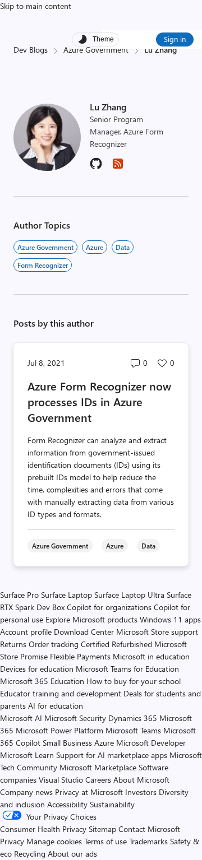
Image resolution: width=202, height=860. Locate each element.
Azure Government (95, 49)
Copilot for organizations (109, 607)
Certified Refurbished (116, 644)
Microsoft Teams (133, 730)
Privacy (13, 841)
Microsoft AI (21, 718)
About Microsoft (141, 779)
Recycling (29, 853)
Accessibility (67, 804)
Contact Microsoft (149, 829)
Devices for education (37, 668)
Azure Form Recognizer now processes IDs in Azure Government (99, 401)
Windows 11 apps (170, 619)
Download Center (84, 631)
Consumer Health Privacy (43, 829)
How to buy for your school (133, 681)
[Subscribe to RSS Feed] (118, 167)
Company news (26, 792)
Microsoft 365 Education (42, 681)
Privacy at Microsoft (89, 792)
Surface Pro (19, 594)
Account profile (26, 631)
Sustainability (112, 804)
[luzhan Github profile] (96, 167)
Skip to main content (35, 6)
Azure (94, 247)
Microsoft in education (151, 656)
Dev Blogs (30, 49)
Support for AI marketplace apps (111, 755)
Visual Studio (61, 779)
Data (123, 247)
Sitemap (102, 829)
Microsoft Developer (151, 742)
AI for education (55, 705)
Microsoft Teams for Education (127, 668)
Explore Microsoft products (91, 619)
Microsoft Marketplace (97, 767)
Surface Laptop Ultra (129, 594)
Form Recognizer (42, 265)
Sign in (175, 39)
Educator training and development (60, 693)
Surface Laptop (66, 594)
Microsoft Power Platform (59, 730)
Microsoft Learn (27, 755)
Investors (141, 792)
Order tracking (54, 644)
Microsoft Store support (157, 631)
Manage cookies (54, 841)
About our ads (72, 853)
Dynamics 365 (132, 718)
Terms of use (105, 841)
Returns (13, 644)
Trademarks (148, 841)
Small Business (67, 742)
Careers (98, 779)
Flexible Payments (80, 656)
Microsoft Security (75, 718)
